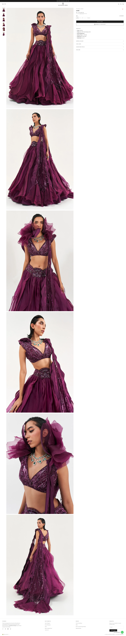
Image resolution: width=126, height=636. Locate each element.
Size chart (122, 15)
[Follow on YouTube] (7, 628)
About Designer (47, 623)
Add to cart (100, 21)
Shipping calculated (81, 13)
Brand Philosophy (48, 624)
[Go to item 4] (3, 24)
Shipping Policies (78, 628)
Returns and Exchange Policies (81, 626)
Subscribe (113, 630)
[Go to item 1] (3, 10)
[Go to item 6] (3, 34)
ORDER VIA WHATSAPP (101, 24)
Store (46, 626)
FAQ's (77, 624)
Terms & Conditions (79, 623)
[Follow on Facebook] (2, 628)
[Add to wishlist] (122, 9)
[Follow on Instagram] (5, 628)
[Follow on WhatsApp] (10, 628)
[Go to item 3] (3, 19)
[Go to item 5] (3, 29)
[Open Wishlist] (5, 4)
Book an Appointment (48, 628)
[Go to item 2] (3, 15)
